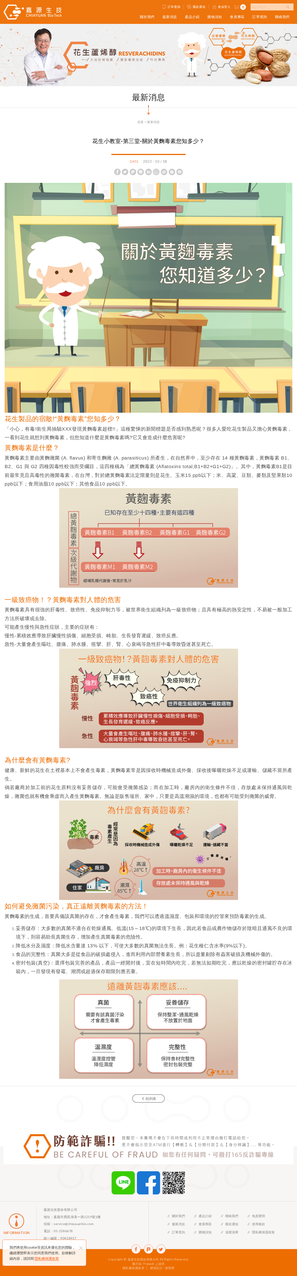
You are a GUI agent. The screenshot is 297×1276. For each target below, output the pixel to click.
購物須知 (214, 17)
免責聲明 (258, 1216)
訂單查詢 (174, 7)
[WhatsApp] (156, 171)
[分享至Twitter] (125, 171)
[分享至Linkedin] (148, 171)
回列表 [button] (150, 1098)
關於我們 (147, 17)
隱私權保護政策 (47, 1258)
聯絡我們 (282, 17)
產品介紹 (192, 17)
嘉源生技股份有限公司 (32, 12)
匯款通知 (199, 7)
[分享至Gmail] (179, 171)
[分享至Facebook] (117, 171)
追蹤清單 (231, 1232)
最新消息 (169, 17)
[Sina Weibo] (164, 171)
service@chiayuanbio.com (74, 1224)
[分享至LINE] (140, 171)
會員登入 (224, 7)
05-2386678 (63, 1231)
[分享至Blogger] (171, 171)
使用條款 (258, 1224)
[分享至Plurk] (132, 171)
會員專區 (237, 17)
